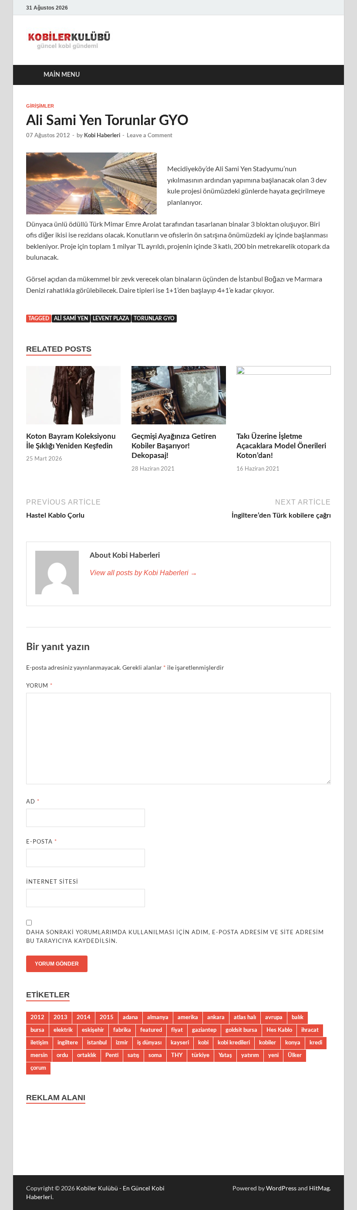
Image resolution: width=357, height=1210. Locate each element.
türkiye (200, 1055)
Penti (111, 1055)
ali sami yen (71, 318)
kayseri (180, 1043)
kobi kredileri (234, 1043)
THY (176, 1055)
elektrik (63, 1030)
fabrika (122, 1030)
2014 (84, 1017)
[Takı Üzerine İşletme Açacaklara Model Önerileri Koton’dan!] (283, 397)
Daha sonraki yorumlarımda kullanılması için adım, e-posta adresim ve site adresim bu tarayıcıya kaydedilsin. (175, 936)
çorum (38, 1068)
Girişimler (40, 105)
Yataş (225, 1055)
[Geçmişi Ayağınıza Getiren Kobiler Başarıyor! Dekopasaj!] (178, 397)
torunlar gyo (154, 318)
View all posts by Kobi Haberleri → (143, 572)
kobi (203, 1043)
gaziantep (204, 1030)
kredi (316, 1043)
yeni (273, 1055)
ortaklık (86, 1055)
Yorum (39, 685)
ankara (216, 1017)
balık (297, 1017)
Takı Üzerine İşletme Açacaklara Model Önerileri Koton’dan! (281, 446)
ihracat (310, 1030)
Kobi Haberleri (102, 136)
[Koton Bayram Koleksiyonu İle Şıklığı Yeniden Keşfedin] (73, 397)
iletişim (39, 1043)
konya (292, 1043)
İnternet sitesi (52, 881)
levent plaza (111, 318)
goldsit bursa (241, 1030)
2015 (107, 1017)
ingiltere (67, 1043)
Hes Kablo (279, 1030)
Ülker (295, 1055)
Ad (33, 801)
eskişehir (93, 1030)
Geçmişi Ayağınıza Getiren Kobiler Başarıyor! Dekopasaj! (173, 446)
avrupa (274, 1017)
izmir (122, 1043)
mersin (38, 1055)
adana (130, 1017)
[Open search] (322, 75)
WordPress (281, 1188)
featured (151, 1030)
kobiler (267, 1043)
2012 (37, 1017)
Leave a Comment (149, 136)
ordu (62, 1055)
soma (155, 1055)
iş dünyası (149, 1043)
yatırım (250, 1055)
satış (133, 1055)
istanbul (97, 1043)
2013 (60, 1017)
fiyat (177, 1030)
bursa (37, 1030)
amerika (188, 1017)
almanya (157, 1017)
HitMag (319, 1188)
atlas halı (245, 1017)
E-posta (41, 841)
